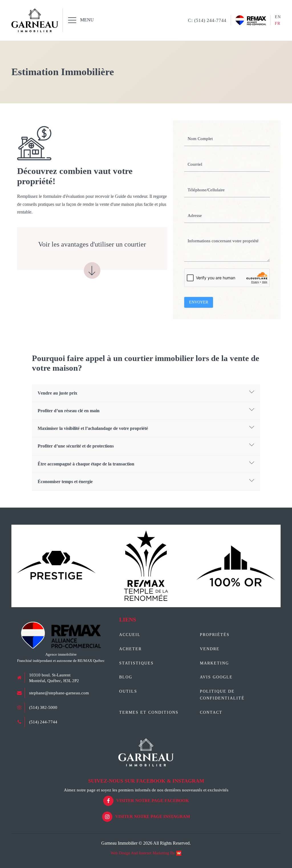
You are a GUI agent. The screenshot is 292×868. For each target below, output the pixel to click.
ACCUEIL (130, 635)
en (278, 17)
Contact (211, 712)
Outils (128, 691)
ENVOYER (198, 302)
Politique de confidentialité (222, 694)
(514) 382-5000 (43, 707)
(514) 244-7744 (43, 722)
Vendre (210, 649)
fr (277, 23)
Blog (125, 677)
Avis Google (216, 677)
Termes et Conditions (149, 712)
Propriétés (215, 635)
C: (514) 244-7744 (207, 20)
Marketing (214, 663)
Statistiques (136, 663)
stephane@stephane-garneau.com (59, 693)
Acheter (130, 649)
